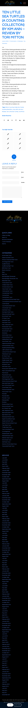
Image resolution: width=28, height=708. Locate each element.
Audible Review (6, 263)
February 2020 (5, 594)
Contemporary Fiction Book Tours (10, 299)
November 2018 (6, 625)
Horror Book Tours (6, 341)
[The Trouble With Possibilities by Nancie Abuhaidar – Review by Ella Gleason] (8, 134)
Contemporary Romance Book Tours (11, 301)
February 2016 (5, 684)
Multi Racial (5, 372)
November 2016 (6, 675)
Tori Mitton (21, 111)
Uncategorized (6, 431)
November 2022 (6, 525)
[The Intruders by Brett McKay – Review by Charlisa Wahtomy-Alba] (8, 148)
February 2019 (5, 619)
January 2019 (5, 621)
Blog (3, 272)
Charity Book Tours (7, 282)
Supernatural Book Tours (8, 418)
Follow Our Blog (6, 235)
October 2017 (5, 652)
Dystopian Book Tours (7, 312)
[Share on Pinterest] (16, 120)
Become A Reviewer (7, 239)
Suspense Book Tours (7, 421)
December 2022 (6, 522)
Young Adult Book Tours (8, 446)
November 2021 (6, 550)
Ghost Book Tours (6, 330)
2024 (6, 107)
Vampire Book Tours (7, 433)
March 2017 (5, 667)
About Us (4, 237)
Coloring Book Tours (7, 291)
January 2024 (5, 495)
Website (22, 182)
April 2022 (4, 539)
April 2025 (4, 464)
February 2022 (5, 543)
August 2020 (5, 581)
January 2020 (5, 596)
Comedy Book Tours (7, 293)
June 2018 (4, 636)
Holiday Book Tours (7, 339)
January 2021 (5, 571)
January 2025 (5, 470)
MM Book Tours (6, 364)
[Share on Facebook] (4, 120)
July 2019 (4, 608)
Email (22, 178)
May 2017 (4, 663)
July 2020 (4, 583)
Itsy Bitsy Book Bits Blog (8, 347)
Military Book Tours (7, 362)
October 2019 (5, 602)
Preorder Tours (6, 398)
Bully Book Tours (6, 280)
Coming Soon (5, 295)
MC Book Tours (6, 356)
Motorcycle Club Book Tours (9, 368)
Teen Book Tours (6, 425)
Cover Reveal (5, 303)
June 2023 (4, 510)
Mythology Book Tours (7, 379)
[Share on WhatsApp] (12, 120)
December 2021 (6, 548)
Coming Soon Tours (7, 297)
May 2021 (4, 562)
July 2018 (4, 634)
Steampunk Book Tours (8, 416)
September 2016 (6, 678)
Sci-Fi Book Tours (6, 408)
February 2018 (5, 644)
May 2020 (4, 587)
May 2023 (4, 512)
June (13, 109)
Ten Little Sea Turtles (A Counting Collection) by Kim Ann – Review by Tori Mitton (13, 24)
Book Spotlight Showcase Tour (10, 278)
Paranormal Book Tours (8, 389)
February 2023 (5, 518)
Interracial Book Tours (7, 345)
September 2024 (6, 478)
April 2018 (4, 640)
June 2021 (4, 560)
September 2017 (6, 654)
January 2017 (5, 671)
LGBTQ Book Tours (7, 349)
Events (4, 243)
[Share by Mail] (24, 120)
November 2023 (6, 499)
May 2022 (4, 537)
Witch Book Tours (6, 439)
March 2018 (5, 642)
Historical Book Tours (7, 337)
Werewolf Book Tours (7, 435)
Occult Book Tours (7, 387)
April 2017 (4, 665)
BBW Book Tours (6, 268)
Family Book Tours (6, 326)
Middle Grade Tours (7, 360)
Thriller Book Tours (7, 427)
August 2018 (5, 631)
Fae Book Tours (6, 320)
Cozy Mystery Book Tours (8, 305)
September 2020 (6, 579)
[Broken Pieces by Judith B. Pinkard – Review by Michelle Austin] (20, 134)
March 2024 (5, 491)
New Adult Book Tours (7, 383)
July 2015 (4, 688)
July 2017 (4, 659)
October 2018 (5, 627)
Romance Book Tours (7, 406)
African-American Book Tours (10, 259)
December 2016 (6, 673)
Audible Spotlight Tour (8, 266)
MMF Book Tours (6, 366)
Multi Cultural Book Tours (8, 370)
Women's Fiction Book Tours (9, 444)
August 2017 (5, 657)
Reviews (21, 41)
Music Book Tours (6, 374)
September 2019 (6, 604)
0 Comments (13, 41)
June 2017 (4, 661)
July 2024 (4, 483)
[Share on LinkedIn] (20, 120)
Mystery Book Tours (7, 377)
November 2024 (6, 474)
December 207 (6, 694)
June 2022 (4, 535)
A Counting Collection (14, 107)
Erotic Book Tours (6, 316)
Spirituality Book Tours (7, 412)
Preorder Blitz (5, 395)
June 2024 (4, 485)
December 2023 (6, 497)
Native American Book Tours (9, 381)
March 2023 (5, 516)
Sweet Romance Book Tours (9, 423)
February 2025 (5, 468)
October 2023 (5, 502)
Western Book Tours (7, 437)
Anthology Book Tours (7, 261)
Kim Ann (21, 109)
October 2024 (5, 476)
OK (10, 704)
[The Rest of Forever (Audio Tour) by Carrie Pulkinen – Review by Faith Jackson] (20, 139)
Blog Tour (4, 274)
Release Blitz (5, 400)
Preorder (4, 393)
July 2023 (4, 508)
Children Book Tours (7, 284)
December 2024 (6, 472)
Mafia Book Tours (6, 354)
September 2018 (6, 629)
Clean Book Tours (6, 289)
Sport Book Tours (6, 414)
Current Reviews (6, 241)
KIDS (17, 109)
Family (22, 107)
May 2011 (4, 692)
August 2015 (5, 686)
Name (22, 173)
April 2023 (4, 514)
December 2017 (6, 648)
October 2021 (5, 552)
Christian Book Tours (7, 286)
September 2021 (6, 554)
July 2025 (4, 458)
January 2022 (5, 546)
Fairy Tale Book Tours (7, 324)
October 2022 (5, 527)
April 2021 (4, 564)
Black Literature (6, 270)
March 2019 (5, 617)
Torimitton (4, 43)
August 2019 (5, 606)
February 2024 (5, 493)
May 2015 (4, 690)
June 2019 (4, 610)
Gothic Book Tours (7, 335)
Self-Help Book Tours (7, 410)
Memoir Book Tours (7, 358)
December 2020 (6, 573)
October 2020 (5, 577)
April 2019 (4, 615)
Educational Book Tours (8, 314)
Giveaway (4, 333)
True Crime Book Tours (8, 429)
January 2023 (5, 520)
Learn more (17, 704)
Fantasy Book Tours (7, 328)
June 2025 (4, 460)
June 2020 (4, 585)
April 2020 (4, 590)
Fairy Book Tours (6, 322)
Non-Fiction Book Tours (8, 385)
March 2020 (5, 592)
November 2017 (6, 650)
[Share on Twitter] (8, 120)
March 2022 (5, 541)
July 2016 (4, 682)
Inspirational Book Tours (8, 343)
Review (4, 111)
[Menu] (24, 3)
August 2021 (5, 556)
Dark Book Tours (6, 310)
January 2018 (5, 646)
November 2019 (6, 600)
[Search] (20, 3)
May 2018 (4, 638)
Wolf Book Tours (6, 442)
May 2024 (4, 487)
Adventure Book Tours (8, 257)
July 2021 (4, 558)
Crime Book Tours (6, 307)
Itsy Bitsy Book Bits (7, 109)
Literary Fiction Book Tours (9, 351)
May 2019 (4, 613)
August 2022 (5, 531)
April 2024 (4, 489)
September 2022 (6, 529)
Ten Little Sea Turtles (12, 111)
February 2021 (5, 569)
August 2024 (5, 481)
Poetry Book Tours (6, 391)
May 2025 (4, 462)
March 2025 (5, 466)
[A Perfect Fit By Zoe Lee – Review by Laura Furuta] (20, 143)
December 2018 (6, 623)
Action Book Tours (6, 255)
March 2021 (5, 566)
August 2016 (5, 680)
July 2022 (4, 533)
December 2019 (6, 598)
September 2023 (6, 504)
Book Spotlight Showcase (8, 276)
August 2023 (5, 506)
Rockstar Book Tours (7, 404)
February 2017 (5, 669)
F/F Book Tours (6, 318)
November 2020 (6, 575)
